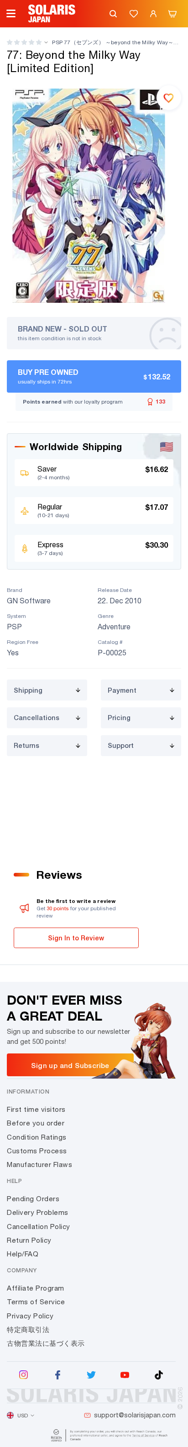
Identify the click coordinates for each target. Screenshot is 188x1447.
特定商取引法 (28, 1329)
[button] (24, 42)
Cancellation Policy (38, 1226)
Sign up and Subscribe (70, 1065)
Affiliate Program (35, 1288)
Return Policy (29, 1240)
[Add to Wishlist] (169, 97)
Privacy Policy (30, 1316)
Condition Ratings (37, 1137)
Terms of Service (36, 1302)
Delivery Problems (37, 1212)
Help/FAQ (22, 1254)
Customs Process (37, 1151)
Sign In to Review (76, 938)
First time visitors (36, 1109)
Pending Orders (33, 1199)
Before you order (35, 1123)
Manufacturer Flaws (39, 1164)
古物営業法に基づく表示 (46, 1343)
